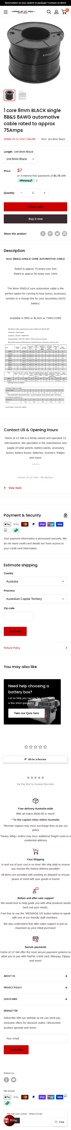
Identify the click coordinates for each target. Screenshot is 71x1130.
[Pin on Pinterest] (50, 233)
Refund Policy (12, 647)
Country (8, 573)
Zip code (9, 608)
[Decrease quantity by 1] (21, 193)
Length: (18, 151)
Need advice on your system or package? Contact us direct (35, 3)
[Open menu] (6, 12)
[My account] (56, 12)
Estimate (15, 631)
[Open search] (49, 12)
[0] (64, 12)
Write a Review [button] (37, 759)
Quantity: (9, 192)
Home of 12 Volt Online (20, 139)
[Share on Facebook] (43, 233)
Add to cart (35, 206)
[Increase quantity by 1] (44, 193)
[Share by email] (64, 233)
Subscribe (16, 1049)
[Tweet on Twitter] (57, 233)
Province (9, 590)
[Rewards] (9, 1120)
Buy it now (36, 218)
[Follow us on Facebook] (6, 1079)
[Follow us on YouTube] (13, 1079)
